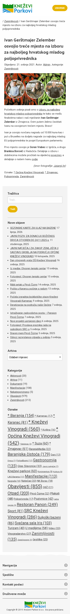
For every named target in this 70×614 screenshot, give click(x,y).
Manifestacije (17, 387)
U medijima (36, 528)
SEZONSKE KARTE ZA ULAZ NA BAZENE (33, 227)
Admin (46, 64)
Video (54, 528)
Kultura (57, 472)
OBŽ (48, 487)
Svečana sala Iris (33, 523)
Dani (55, 454)
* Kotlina (48, 429)
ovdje (35, 159)
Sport (15, 511)
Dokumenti (16, 383)
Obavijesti (15, 396)
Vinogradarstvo (19, 533)
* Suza (40, 443)
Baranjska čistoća (29, 454)
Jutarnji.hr (59, 165)
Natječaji (28, 480)
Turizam (16, 528)
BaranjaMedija (40, 449)
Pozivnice (43, 498)
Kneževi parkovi (22, 471)
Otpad (18, 493)
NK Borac (45, 480)
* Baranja (21, 415)
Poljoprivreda (11, 176)
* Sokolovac (26, 444)
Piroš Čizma (39, 493)
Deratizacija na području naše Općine (30, 304)
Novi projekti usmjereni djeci (25, 321)
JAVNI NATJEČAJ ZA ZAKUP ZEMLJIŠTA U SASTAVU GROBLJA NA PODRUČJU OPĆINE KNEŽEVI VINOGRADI (34, 252)
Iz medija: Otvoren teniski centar (28, 268)
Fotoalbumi (24, 460)
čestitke (40, 539)
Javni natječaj (50, 466)
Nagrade (14, 481)
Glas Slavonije (30, 466)
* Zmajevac (51, 172)
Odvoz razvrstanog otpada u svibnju (30, 337)
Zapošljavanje (25, 540)
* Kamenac (43, 415)
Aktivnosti (15, 375)
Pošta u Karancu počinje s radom (28, 288)
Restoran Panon (37, 504)
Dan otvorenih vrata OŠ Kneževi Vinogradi (33, 260)
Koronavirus (45, 471)
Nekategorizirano (19, 391)
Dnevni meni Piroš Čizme (24, 333)
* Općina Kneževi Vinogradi (29, 172)
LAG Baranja (16, 476)
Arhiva (13, 379)
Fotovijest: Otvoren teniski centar (28, 276)
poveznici (56, 155)
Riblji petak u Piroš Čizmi (23, 284)
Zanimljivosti (11, 68)
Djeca (12, 460)
